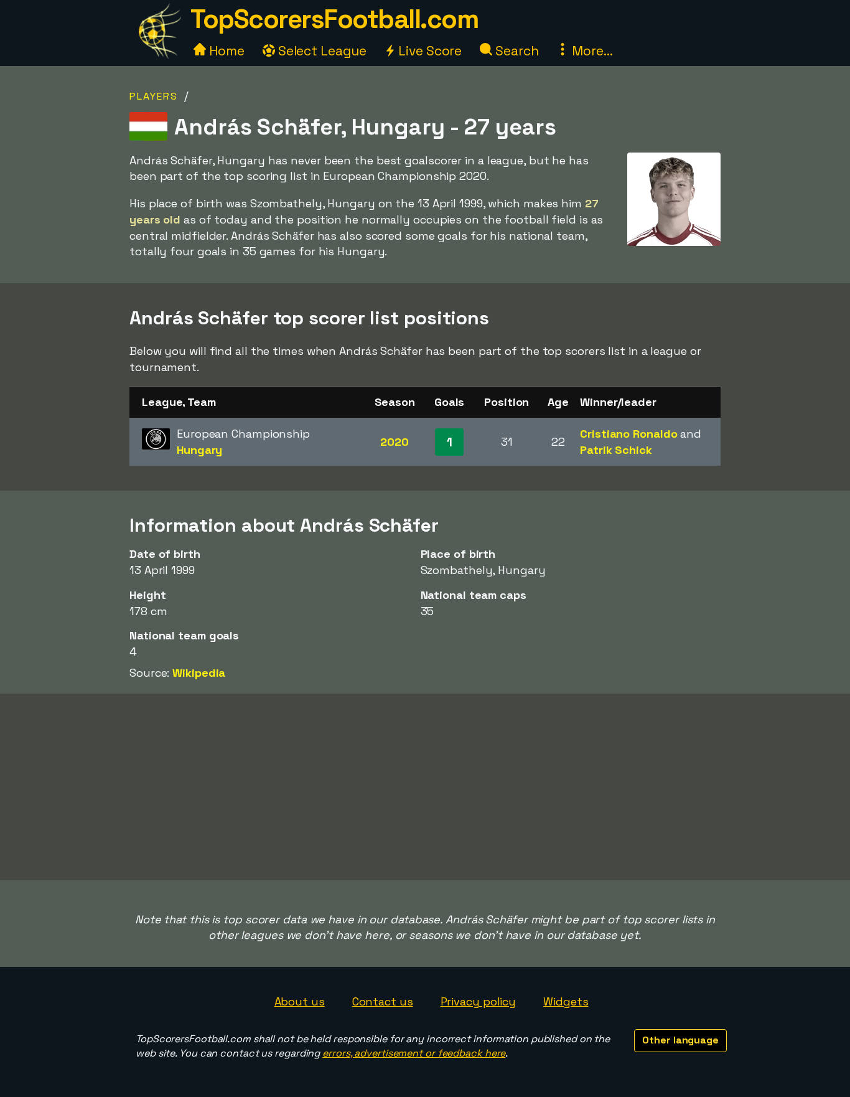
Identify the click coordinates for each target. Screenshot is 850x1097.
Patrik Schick (616, 450)
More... (590, 50)
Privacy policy (478, 1001)
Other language (680, 1040)
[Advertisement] (425, 787)
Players (153, 96)
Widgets (565, 1001)
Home (225, 50)
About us (299, 1001)
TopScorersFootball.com (334, 18)
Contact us (382, 1001)
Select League (321, 50)
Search (515, 50)
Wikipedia (198, 673)
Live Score (428, 50)
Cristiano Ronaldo (628, 433)
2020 (394, 442)
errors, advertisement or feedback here (413, 1053)
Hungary (199, 450)
